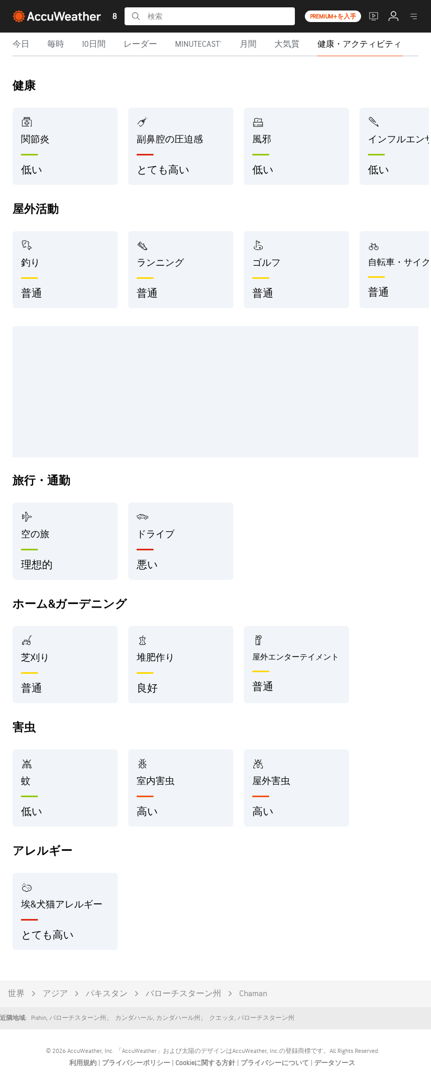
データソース (334, 1063)
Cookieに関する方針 (206, 1063)
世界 (16, 994)
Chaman (253, 994)
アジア (55, 994)
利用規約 (83, 1063)
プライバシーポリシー (137, 1063)
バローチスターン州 (183, 994)
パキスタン (107, 994)
